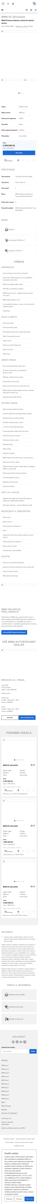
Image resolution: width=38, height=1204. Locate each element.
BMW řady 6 (5, 1084)
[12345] (19, 751)
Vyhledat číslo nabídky (8, 1047)
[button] (3, 3)
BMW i (3, 1102)
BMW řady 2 (5, 1069)
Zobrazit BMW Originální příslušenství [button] (14, 632)
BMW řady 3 (5, 1073)
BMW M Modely (6, 1106)
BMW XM (4, 1110)
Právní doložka (9, 1142)
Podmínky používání (8, 1139)
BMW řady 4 (5, 1076)
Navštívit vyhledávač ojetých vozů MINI (13, 1128)
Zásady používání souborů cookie (25, 1139)
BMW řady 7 (5, 1087)
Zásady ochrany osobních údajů (24, 1142)
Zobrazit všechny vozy (27, 717)
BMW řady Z (5, 1095)
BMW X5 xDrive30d (10, 765)
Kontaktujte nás (6, 1118)
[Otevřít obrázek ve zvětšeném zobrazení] (12, 87)
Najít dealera (5, 1124)
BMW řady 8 (5, 1091)
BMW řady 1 (5, 1065)
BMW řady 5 (5, 1080)
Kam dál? (10, 717)
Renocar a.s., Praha (22, 26)
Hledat (33, 1051)
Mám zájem (19, 153)
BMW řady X (5, 1099)
